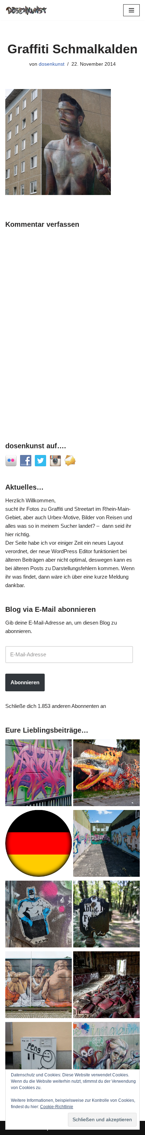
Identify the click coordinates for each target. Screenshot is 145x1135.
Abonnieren (25, 682)
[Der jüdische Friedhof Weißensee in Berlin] (106, 915)
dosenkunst (51, 64)
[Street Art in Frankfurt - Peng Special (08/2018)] (38, 1056)
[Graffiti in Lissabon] (106, 774)
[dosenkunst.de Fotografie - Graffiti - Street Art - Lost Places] (26, 10)
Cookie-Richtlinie (56, 1106)
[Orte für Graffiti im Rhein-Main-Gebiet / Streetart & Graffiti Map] (38, 774)
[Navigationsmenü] (131, 10)
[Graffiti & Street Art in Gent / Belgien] (38, 986)
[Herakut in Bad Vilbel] (106, 1056)
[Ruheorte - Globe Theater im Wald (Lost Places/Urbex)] (106, 986)
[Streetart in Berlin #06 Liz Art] (38, 915)
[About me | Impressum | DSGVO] (38, 844)
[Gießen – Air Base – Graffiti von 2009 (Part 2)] (106, 844)
